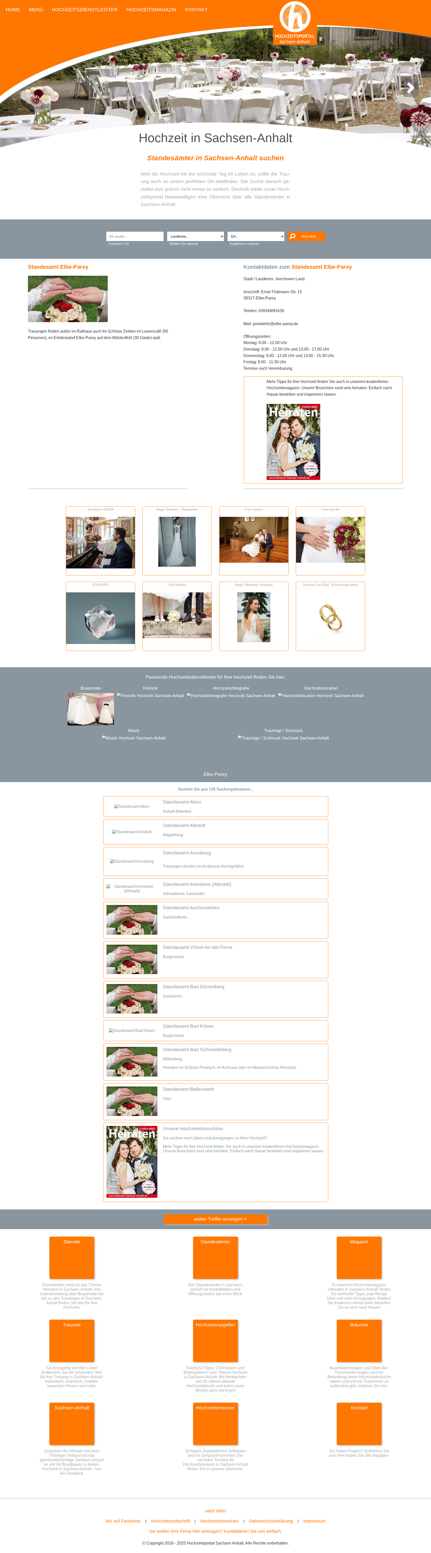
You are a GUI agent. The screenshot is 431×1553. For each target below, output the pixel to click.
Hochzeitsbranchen (219, 1521)
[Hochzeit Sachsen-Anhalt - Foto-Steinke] (253, 561)
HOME (13, 9)
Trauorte (72, 1324)
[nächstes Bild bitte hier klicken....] (411, 93)
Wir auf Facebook (123, 1521)
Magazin (359, 1241)
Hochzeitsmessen (215, 1407)
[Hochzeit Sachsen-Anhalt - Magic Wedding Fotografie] (253, 640)
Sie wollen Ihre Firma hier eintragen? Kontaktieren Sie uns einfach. (215, 1531)
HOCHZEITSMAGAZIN (151, 9)
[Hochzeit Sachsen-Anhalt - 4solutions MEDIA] (100, 566)
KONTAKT (196, 9)
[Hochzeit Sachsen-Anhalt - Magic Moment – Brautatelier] (177, 565)
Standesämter (215, 1241)
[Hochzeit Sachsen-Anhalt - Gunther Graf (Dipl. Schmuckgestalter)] (330, 640)
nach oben (215, 1510)
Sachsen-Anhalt (72, 1407)
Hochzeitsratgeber (215, 1324)
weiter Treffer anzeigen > (220, 1219)
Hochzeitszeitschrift (170, 1521)
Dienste (72, 1241)
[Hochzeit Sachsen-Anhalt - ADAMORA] (100, 642)
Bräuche (359, 1324)
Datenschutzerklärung (271, 1521)
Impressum (314, 1521)
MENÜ (36, 9)
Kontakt (359, 1407)
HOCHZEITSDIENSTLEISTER (85, 9)
